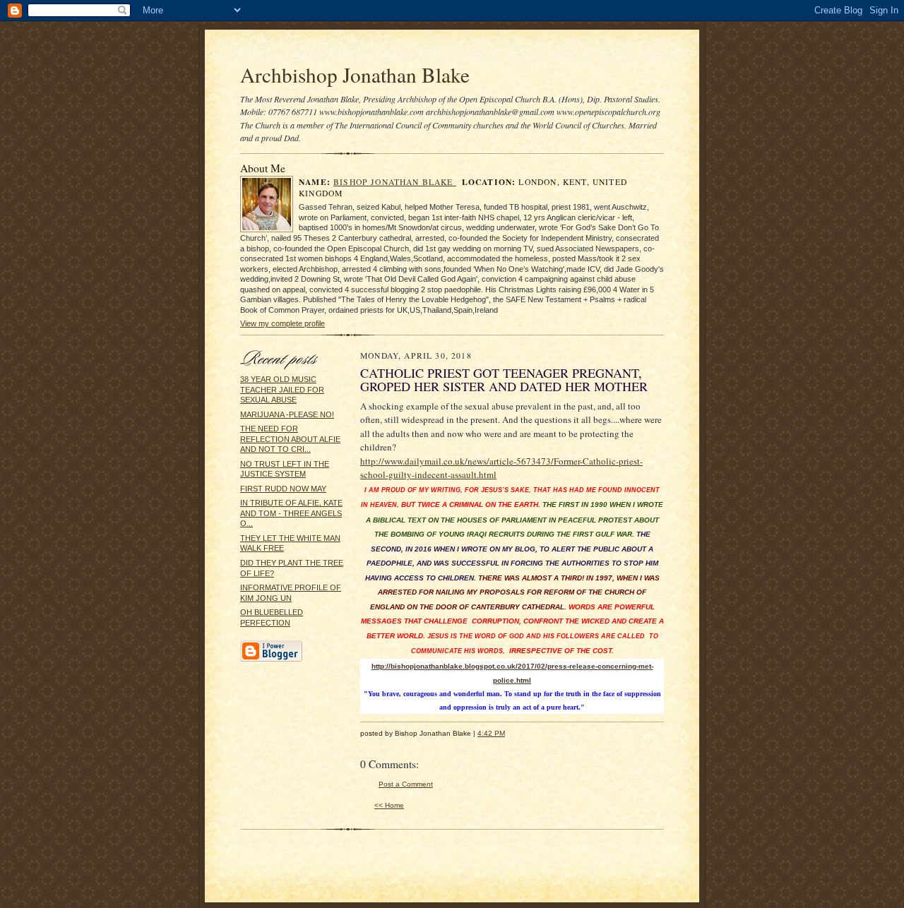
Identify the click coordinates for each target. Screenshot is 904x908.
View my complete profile (282, 323)
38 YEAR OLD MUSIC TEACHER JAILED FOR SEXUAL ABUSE (282, 389)
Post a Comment (406, 784)
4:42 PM (491, 733)
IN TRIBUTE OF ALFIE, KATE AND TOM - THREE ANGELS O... (291, 512)
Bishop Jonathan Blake (394, 182)
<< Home (389, 805)
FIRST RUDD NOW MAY (283, 488)
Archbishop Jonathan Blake (355, 74)
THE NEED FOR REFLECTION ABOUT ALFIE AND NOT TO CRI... (290, 438)
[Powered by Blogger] (271, 659)
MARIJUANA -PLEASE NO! (287, 414)
